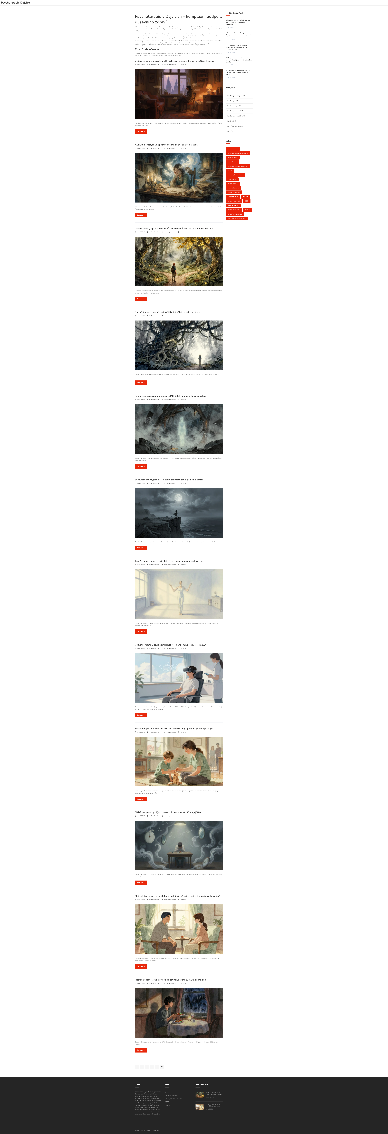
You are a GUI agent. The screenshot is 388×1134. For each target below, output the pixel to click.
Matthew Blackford (154, 64)
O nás (167, 1092)
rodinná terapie (233, 197)
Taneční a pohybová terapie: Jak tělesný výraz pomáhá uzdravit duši (169, 561)
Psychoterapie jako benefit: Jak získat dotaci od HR (213, 1105)
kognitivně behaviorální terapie (238, 153)
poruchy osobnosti (234, 201)
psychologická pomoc (235, 214)
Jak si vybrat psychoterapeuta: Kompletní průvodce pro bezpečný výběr (238, 35)
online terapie (232, 162)
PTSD (230, 171)
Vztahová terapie (234, 106)
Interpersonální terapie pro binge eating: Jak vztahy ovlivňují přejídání (171, 979)
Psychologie (232, 101)
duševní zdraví (232, 158)
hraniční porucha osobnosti (236, 218)
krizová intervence (234, 210)
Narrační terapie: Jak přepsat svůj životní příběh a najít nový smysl (168, 312)
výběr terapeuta (233, 205)
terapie (247, 210)
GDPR (167, 1102)
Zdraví (230, 131)
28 (161, 1067)
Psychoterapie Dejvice (15, 3)
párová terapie (232, 184)
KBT (246, 201)
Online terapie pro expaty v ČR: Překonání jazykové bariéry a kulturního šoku (174, 60)
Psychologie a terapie (169, 64)
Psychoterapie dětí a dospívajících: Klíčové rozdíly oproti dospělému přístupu (174, 728)
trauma (245, 197)
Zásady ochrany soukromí (173, 1099)
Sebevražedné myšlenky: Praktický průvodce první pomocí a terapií (169, 479)
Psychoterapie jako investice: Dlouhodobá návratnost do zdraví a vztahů (214, 1093)
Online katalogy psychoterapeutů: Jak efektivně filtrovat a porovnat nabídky (174, 228)
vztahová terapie (233, 188)
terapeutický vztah (234, 192)
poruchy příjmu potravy (235, 175)
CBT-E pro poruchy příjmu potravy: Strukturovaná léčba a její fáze (168, 812)
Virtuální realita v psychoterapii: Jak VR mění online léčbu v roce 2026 (171, 644)
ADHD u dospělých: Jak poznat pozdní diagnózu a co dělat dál (166, 144)
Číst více (140, 131)
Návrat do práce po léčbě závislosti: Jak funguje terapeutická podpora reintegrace (239, 22)
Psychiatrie (232, 121)
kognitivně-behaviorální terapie (238, 166)
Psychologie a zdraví (235, 111)
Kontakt (167, 1105)
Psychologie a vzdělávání (236, 116)
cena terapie (232, 179)
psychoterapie (232, 149)
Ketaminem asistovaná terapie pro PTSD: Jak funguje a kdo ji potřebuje (171, 396)
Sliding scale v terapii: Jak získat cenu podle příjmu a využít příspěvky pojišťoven (239, 60)
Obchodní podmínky (171, 1095)
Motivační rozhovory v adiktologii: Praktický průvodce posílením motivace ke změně (177, 896)
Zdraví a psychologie (235, 126)
